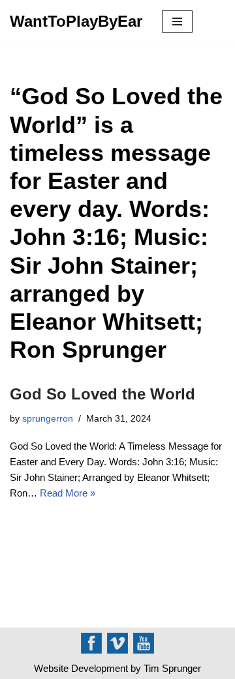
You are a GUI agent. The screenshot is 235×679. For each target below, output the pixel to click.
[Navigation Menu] (177, 21)
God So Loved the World (102, 394)
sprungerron (47, 419)
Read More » (67, 492)
